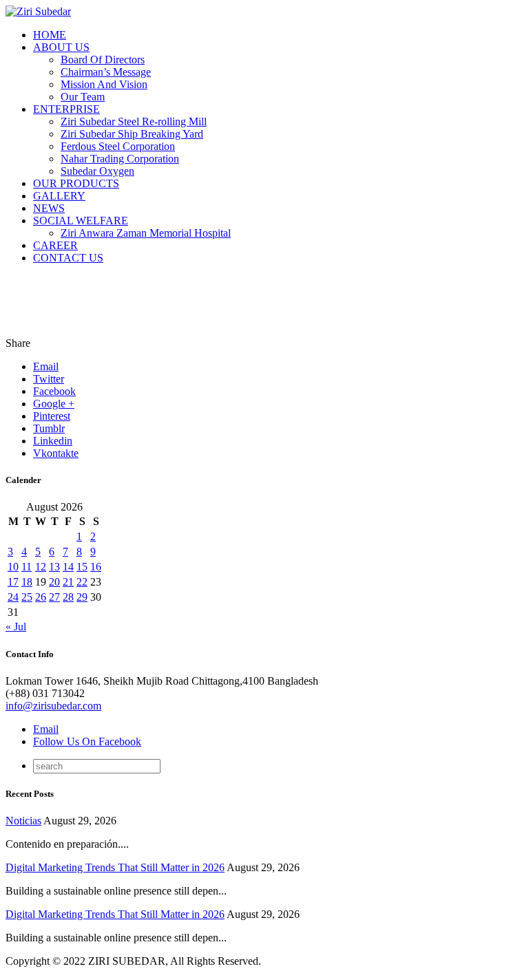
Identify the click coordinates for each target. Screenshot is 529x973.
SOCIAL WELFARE (80, 220)
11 (26, 567)
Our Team (83, 97)
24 (13, 597)
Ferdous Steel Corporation (118, 146)
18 (26, 582)
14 (68, 567)
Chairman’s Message (106, 72)
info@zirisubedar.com (53, 706)
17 (13, 582)
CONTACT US (68, 258)
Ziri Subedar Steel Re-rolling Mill (134, 121)
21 (68, 582)
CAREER (55, 245)
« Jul (16, 626)
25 (26, 597)
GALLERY (59, 196)
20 (54, 582)
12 (40, 567)
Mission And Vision (104, 84)
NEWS (49, 208)
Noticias (23, 820)
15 (81, 567)
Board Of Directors (103, 59)
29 (81, 597)
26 (40, 597)
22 (81, 582)
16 (95, 567)
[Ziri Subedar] (38, 11)
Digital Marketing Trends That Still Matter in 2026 (115, 867)
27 (54, 597)
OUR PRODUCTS (76, 183)
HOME (49, 35)
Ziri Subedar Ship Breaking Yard (132, 134)
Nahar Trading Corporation (120, 158)
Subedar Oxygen (97, 171)
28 (68, 597)
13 (54, 567)
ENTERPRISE (66, 109)
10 (13, 567)
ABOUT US (61, 47)
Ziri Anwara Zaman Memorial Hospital (146, 233)
